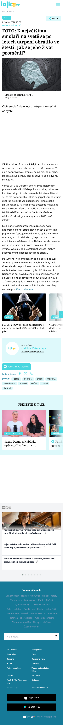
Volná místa (11, 654)
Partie (41, 600)
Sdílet (52, 19)
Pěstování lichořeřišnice (20, 618)
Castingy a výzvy (38, 659)
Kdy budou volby (21, 604)
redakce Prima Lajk (12, 25)
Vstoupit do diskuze (18, 366)
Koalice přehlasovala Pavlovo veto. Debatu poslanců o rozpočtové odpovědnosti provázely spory (29, 531)
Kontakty (35, 663)
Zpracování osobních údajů (40, 669)
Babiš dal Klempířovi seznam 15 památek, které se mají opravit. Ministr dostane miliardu (29, 560)
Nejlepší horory (49, 595)
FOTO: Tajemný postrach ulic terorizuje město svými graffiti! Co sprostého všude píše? (23, 328)
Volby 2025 (51, 609)
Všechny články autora (32, 351)
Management (37, 650)
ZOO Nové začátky (41, 604)
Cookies (10, 675)
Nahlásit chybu (13, 687)
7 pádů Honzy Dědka (33, 609)
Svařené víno (12, 613)
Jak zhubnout (12, 595)
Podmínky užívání (14, 668)
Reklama (10, 659)
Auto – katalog (14, 609)
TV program (16, 600)
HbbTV (9, 663)
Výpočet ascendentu (44, 618)
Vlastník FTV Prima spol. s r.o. (17, 681)
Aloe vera (52, 613)
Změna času (30, 600)
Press (34, 654)
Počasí (49, 600)
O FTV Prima (12, 650)
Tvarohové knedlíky (21, 622)
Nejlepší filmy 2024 (30, 595)
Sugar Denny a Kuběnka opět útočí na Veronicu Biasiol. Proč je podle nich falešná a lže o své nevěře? (21, 443)
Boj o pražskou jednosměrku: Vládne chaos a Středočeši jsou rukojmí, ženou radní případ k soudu (30, 546)
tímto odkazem (24, 289)
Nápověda (36, 675)
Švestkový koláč (32, 626)
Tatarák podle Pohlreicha (33, 613)
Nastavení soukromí (40, 687)
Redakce (35, 680)
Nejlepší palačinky (42, 622)
